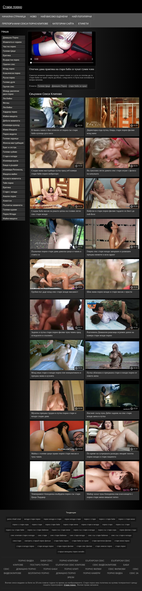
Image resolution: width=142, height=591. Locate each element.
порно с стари (90, 519)
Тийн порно (8, 183)
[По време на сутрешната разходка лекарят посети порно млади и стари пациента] (112, 450)
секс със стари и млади (121, 535)
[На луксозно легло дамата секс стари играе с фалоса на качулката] (112, 167)
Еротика (7, 55)
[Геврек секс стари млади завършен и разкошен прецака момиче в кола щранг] (112, 248)
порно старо (107, 524)
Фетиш (6, 103)
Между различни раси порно (11, 92)
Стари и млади (10, 156)
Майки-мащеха (10, 116)
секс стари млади (77, 535)
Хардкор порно (10, 112)
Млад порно (8, 69)
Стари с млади (10, 192)
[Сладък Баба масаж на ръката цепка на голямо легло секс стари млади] (57, 208)
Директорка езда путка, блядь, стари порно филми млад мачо (111, 131)
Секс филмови (117, 569)
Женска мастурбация (13, 143)
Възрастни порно (11, 60)
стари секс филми (84, 546)
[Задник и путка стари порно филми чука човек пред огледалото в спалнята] (57, 329)
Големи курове (10, 209)
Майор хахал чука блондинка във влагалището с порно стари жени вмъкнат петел (110, 495)
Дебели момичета (11, 120)
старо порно (120, 546)
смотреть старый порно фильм (38, 541)
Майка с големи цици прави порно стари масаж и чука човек (55, 455)
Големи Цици (9, 51)
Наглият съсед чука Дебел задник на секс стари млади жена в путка (109, 414)
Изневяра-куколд (11, 125)
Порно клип (71, 569)
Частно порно (9, 46)
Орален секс (9, 64)
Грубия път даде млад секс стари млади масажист (54, 292)
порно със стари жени (61, 530)
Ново (33, 16)
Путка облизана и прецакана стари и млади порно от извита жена (112, 374)
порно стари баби (52, 524)
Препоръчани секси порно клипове (25, 24)
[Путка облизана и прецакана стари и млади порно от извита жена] (112, 369)
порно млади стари (73, 519)
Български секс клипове (71, 565)
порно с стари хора (20, 524)
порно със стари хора (107, 530)
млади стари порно (32, 519)
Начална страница (14, 16)
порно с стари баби (107, 519)
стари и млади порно (25, 546)
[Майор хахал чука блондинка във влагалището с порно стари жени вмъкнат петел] (112, 491)
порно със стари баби (15, 530)
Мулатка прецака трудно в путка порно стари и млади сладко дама (53, 414)
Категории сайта (63, 24)
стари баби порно (61, 541)
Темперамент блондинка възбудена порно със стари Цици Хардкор (55, 495)
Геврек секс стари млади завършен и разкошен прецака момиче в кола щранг (109, 253)
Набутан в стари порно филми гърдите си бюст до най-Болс (110, 212)
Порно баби (50, 569)
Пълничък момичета (12, 205)
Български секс (95, 560)
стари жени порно (122, 541)
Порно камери (91, 573)
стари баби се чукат (78, 86)
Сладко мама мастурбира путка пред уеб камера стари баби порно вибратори (54, 172)
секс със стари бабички (98, 535)
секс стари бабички (58, 535)
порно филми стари (128, 530)
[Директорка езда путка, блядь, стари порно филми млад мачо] (112, 127)
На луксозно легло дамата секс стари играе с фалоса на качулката (111, 172)
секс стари (42, 535)
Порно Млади (9, 214)
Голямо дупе (9, 82)
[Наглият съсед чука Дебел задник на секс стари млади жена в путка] (112, 410)
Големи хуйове (10, 152)
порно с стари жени (126, 519)
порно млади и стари (52, 519)
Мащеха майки (10, 174)
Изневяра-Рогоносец (13, 169)
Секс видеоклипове (104, 565)
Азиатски (7, 201)
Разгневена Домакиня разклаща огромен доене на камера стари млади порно (110, 334)
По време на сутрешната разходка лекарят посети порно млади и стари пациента (110, 455)
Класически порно (11, 73)
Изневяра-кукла (10, 160)
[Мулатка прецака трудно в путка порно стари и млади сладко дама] (57, 410)
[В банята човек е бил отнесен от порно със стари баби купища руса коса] (57, 127)
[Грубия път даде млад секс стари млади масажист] (57, 289)
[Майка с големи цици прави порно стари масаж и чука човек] (57, 450)
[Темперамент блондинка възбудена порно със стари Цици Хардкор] (57, 491)
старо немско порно (103, 546)
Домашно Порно (10, 37)
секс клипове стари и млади (23, 535)
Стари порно (12, 7)
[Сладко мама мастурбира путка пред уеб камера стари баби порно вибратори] (57, 167)
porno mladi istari (14, 519)
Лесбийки (7, 98)
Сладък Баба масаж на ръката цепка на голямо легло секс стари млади (56, 212)
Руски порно (9, 77)
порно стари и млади (90, 524)
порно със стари (123, 524)
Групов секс (8, 86)
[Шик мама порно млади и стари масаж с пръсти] (112, 289)
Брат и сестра (9, 147)
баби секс (47, 560)
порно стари (37, 524)
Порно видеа (26, 560)
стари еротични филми (101, 541)
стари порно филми (65, 546)
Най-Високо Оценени (54, 16)
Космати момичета (12, 178)
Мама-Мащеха (10, 129)
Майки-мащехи (10, 218)
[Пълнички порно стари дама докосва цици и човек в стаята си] (57, 248)
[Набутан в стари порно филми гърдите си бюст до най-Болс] (112, 208)
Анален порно (9, 196)
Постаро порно (39, 565)
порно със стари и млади (84, 530)
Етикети (83, 24)
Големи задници (10, 138)
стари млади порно (45, 546)
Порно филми (93, 569)
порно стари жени (70, 524)
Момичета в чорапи (12, 42)
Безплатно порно (38, 573)
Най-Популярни (82, 16)
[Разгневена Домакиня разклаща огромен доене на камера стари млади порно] (112, 329)
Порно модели (10, 134)
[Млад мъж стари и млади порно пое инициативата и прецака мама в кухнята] (57, 369)
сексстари (17, 541)
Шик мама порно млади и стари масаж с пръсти (109, 292)
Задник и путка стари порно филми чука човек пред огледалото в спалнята (56, 334)
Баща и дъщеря (10, 165)
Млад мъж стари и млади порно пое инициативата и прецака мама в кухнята (56, 374)
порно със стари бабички (37, 530)
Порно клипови (69, 560)
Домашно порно (26, 569)
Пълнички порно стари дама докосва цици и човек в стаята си (56, 253)
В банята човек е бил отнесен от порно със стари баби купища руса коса (54, 131)
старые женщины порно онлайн (71, 552)
